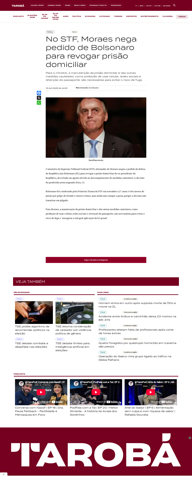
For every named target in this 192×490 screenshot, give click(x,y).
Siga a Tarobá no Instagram (96, 260)
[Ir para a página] (174, 5)
